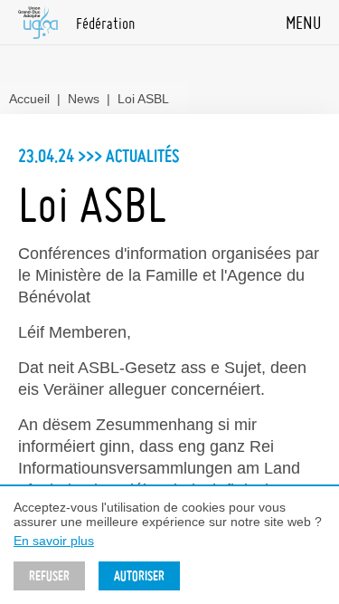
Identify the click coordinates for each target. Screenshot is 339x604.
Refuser (49, 576)
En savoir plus (54, 540)
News (83, 98)
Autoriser (139, 576)
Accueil (29, 98)
